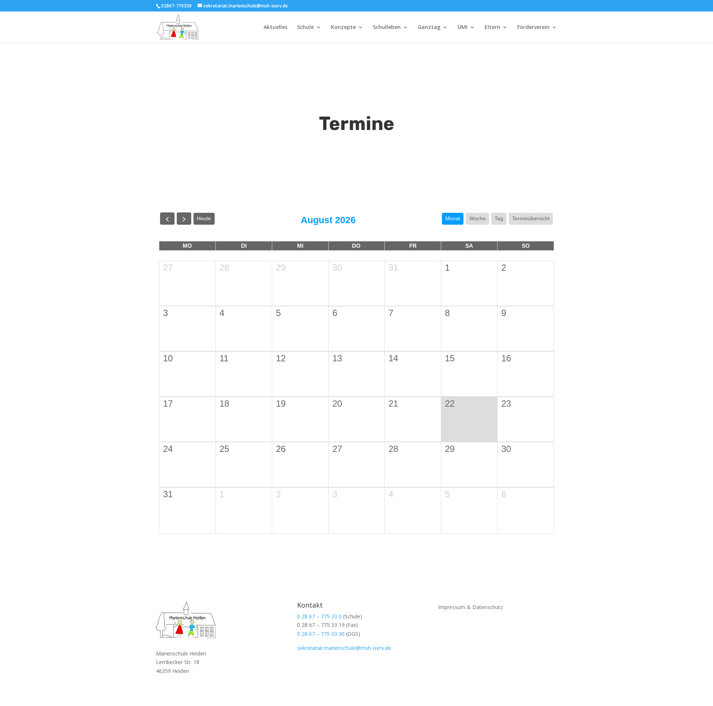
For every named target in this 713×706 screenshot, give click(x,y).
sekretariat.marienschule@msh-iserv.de (344, 647)
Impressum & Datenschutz (470, 606)
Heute (204, 218)
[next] (184, 218)
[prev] (167, 218)
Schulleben (387, 27)
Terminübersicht (531, 218)
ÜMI (463, 27)
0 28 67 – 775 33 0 (319, 616)
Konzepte (343, 27)
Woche (477, 218)
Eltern (492, 27)
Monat (452, 218)
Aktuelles (275, 27)
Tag (499, 218)
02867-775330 (176, 6)
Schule (305, 27)
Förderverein (533, 27)
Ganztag (429, 27)
